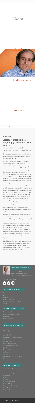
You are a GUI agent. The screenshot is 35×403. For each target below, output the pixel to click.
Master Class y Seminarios (10, 312)
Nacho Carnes (26, 150)
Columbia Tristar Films (9, 341)
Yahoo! (5, 339)
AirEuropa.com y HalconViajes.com (12, 337)
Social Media (6, 390)
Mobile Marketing (8, 384)
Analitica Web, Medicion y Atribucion (13, 369)
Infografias (6, 377)
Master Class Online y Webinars (11, 314)
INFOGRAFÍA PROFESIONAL (21, 268)
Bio (4, 295)
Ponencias (6, 316)
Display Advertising (8, 373)
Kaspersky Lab (7, 335)
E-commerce (6, 375)
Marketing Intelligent (9, 381)
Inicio (10, 127)
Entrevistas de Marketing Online (12, 301)
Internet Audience (8, 379)
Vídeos (5, 303)
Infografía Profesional (8, 299)
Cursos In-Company (8, 318)
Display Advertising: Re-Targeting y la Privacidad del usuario (17, 142)
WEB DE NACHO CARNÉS (11, 289)
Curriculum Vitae (8, 297)
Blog (14, 127)
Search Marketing (8, 388)
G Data (5, 333)
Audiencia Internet (8, 371)
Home (5, 293)
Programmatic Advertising (10, 386)
